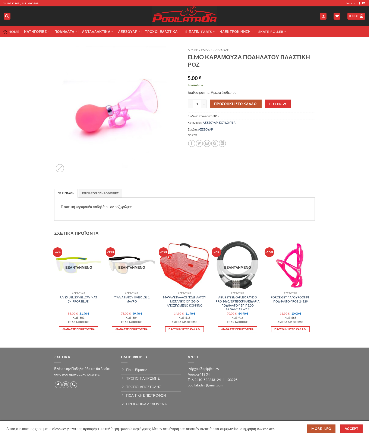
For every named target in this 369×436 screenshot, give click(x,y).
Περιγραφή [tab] (66, 193)
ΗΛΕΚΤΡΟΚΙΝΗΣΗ (235, 31)
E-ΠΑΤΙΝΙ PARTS (198, 31)
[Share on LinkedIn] (222, 143)
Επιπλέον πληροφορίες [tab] (100, 193)
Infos (349, 3)
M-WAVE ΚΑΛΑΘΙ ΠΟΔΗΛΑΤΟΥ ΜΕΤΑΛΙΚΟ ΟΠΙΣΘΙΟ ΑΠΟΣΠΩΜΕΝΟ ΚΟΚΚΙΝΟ (184, 301)
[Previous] (54, 291)
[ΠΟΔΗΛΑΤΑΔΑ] (184, 16)
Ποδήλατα (64, 31)
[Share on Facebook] (191, 143)
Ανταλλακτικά (96, 31)
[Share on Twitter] (199, 143)
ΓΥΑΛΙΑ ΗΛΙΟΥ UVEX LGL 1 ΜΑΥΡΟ (131, 299)
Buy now (277, 104)
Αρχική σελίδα (198, 49)
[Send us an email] (363, 3)
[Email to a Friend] (207, 143)
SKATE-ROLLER (270, 31)
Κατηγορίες (35, 31)
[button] (7, 16)
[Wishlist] (337, 16)
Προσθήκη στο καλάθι (236, 104)
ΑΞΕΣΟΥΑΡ (221, 49)
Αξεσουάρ (128, 31)
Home (14, 31)
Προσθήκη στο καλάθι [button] (184, 329)
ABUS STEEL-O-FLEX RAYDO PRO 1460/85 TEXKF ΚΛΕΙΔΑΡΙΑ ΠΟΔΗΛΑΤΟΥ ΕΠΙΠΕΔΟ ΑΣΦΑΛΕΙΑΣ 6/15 (237, 303)
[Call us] (73, 384)
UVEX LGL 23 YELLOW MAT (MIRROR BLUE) (78, 299)
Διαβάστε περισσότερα (78, 329)
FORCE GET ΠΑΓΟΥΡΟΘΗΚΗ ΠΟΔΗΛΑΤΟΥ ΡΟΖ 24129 (290, 299)
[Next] (314, 291)
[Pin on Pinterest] (214, 143)
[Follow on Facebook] (359, 3)
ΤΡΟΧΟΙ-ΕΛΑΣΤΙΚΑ (161, 31)
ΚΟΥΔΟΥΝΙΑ (227, 122)
